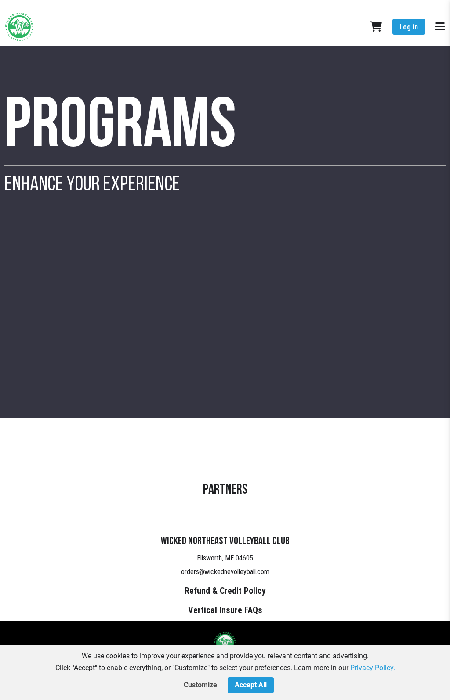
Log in (408, 27)
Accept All (251, 685)
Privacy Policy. (372, 668)
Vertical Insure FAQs (225, 610)
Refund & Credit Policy (225, 590)
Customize (200, 685)
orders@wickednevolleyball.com (225, 571)
